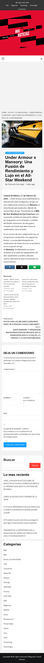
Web (5, 413)
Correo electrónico (28, 400)
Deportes (7, 573)
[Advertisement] (22, 85)
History (6, 591)
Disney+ (6, 578)
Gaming (6, 582)
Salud (5, 628)
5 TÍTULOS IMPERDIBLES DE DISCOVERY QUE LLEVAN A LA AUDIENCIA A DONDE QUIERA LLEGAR (21, 510)
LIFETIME (7, 596)
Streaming (23, 5)
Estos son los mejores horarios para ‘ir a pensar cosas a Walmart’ (21, 321)
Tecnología (33, 5)
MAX (5, 600)
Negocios (14, 5)
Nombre (7, 398)
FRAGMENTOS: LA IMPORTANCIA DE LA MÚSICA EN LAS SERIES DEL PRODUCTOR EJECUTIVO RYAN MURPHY (20, 533)
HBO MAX (7, 587)
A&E (5, 550)
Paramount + (8, 619)
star (5, 633)
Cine (7, 5)
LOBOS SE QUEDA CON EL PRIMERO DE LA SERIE (20, 498)
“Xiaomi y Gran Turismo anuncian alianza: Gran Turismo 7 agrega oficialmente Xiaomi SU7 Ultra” (11, 299)
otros (5, 614)
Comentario (9, 369)
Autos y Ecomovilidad (15, 153)
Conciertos (22, 8)
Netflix (6, 610)
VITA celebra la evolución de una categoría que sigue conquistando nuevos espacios (20, 521)
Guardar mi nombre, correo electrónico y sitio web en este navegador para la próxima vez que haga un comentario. (21, 433)
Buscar (9, 460)
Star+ (5, 637)
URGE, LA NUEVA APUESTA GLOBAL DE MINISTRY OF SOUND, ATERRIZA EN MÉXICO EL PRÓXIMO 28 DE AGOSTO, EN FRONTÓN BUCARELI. (21, 485)
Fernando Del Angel (16, 184)
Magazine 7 (32, 657)
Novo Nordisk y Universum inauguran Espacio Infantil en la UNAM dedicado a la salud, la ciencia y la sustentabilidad (23, 332)
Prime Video (8, 624)
